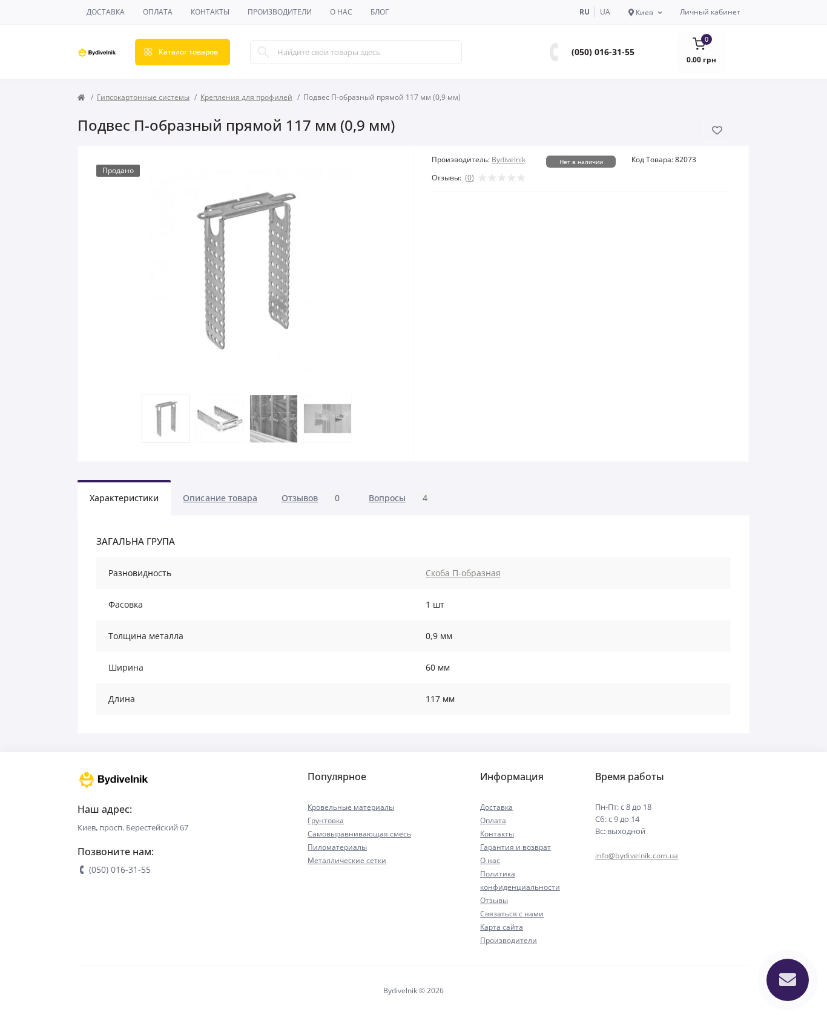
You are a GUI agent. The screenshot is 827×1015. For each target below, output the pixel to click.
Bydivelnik (509, 159)
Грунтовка (326, 820)
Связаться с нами (512, 913)
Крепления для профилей (246, 97)
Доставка (106, 12)
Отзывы (494, 900)
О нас (341, 12)
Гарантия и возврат (515, 847)
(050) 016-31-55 (603, 51)
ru (584, 12)
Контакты (210, 12)
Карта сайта (501, 927)
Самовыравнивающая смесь (359, 834)
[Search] (263, 52)
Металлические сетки (347, 860)
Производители (280, 12)
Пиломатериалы (337, 847)
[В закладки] (717, 130)
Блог (380, 12)
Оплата (158, 12)
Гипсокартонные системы (143, 97)
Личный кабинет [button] (710, 12)
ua (605, 12)
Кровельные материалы (351, 807)
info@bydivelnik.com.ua (637, 855)
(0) (469, 178)
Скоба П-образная (463, 573)
